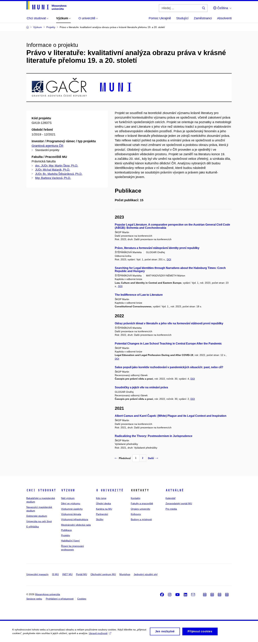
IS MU (55, 574)
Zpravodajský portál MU (179, 503)
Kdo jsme (101, 498)
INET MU (67, 574)
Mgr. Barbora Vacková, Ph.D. (53, 177)
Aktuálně (175, 490)
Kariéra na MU (104, 508)
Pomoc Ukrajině (160, 18)
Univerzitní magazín (37, 574)
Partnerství (102, 514)
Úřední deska (103, 503)
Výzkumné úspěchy (72, 508)
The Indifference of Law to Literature (139, 294)
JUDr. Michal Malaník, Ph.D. (52, 169)
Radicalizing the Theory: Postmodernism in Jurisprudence (153, 435)
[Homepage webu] (46, 5)
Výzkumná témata (71, 514)
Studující (182, 18)
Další (151, 458)
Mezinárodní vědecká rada (76, 524)
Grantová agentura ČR (47, 146)
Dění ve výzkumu (70, 503)
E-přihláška (32, 526)
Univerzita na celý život (39, 521)
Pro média (171, 508)
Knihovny (136, 514)
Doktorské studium (36, 515)
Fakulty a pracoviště (142, 503)
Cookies (81, 598)
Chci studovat (41, 490)
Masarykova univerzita (47, 594)
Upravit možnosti (98, 633)
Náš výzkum (68, 498)
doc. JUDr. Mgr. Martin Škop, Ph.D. (56, 165)
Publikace (66, 530)
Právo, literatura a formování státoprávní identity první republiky (157, 247)
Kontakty (135, 498)
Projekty (65, 535)
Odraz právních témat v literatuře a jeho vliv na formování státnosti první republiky (169, 323)
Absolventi (224, 18)
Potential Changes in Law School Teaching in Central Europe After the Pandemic (168, 343)
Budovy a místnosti (141, 519)
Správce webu (34, 598)
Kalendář (171, 498)
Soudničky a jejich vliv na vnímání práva (141, 387)
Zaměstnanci (203, 18)
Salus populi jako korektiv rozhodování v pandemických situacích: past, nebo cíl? (169, 367)
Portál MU (81, 574)
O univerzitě (109, 490)
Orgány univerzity (140, 508)
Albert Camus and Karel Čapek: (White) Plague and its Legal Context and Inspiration (170, 415)
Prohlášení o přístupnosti (60, 598)
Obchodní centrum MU (103, 574)
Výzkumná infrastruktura (74, 519)
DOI (169, 259)
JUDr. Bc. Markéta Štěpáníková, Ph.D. (58, 173)
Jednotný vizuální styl (145, 574)
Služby (99, 519)
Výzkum (68, 490)
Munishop (124, 574)
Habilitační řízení (70, 540)
